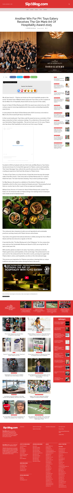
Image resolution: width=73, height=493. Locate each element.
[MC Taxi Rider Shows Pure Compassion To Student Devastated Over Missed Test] (67, 137)
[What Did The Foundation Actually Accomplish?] (67, 379)
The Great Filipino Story (6, 296)
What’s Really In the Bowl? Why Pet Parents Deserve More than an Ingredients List (59, 87)
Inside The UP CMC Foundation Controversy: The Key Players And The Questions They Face (59, 355)
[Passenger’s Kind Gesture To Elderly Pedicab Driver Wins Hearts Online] (67, 107)
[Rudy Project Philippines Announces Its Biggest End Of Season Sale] (67, 323)
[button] (69, 4)
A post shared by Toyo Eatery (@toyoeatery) (18, 160)
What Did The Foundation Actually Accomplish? (58, 378)
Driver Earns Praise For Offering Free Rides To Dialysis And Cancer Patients (59, 101)
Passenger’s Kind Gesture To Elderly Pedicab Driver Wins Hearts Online (58, 108)
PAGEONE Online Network (31, 28)
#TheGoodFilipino (57, 105)
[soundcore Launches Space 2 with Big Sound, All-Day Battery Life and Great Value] (67, 122)
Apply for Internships (37, 428)
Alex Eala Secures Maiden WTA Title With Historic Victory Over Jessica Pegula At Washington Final (59, 146)
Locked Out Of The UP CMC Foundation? (59, 367)
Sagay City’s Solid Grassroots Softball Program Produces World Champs (58, 131)
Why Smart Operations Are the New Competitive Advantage (59, 79)
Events (55, 91)
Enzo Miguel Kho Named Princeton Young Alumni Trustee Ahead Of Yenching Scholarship (59, 116)
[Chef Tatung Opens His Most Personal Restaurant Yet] (67, 329)
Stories (55, 77)
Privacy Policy (61, 428)
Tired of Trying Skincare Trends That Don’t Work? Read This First (59, 93)
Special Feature (56, 83)
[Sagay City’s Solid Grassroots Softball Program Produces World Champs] (67, 129)
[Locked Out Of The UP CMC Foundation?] (67, 368)
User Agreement (62, 426)
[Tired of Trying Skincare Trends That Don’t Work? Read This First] (67, 93)
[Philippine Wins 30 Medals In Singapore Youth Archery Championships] (64, 304)
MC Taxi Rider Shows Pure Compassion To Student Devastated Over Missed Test (58, 138)
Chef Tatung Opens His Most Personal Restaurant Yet (59, 328)
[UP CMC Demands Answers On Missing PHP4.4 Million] (67, 342)
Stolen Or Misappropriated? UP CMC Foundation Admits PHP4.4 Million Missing (59, 348)
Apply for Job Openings (37, 426)
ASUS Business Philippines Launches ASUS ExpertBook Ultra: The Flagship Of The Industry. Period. (59, 335)
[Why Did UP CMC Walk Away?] (67, 373)
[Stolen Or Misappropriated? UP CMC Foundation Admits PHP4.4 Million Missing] (67, 348)
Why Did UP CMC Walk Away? (59, 372)
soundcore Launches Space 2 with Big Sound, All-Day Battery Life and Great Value (59, 123)
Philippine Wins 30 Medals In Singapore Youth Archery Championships (64, 310)
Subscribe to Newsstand (50, 426)
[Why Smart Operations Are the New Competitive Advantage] (67, 79)
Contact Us (22, 426)
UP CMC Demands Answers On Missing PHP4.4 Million (58, 341)
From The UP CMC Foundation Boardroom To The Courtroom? (59, 361)
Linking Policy (61, 434)
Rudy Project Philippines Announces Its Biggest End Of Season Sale (59, 322)
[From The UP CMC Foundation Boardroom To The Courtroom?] (67, 362)
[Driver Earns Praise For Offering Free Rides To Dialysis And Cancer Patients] (67, 99)
